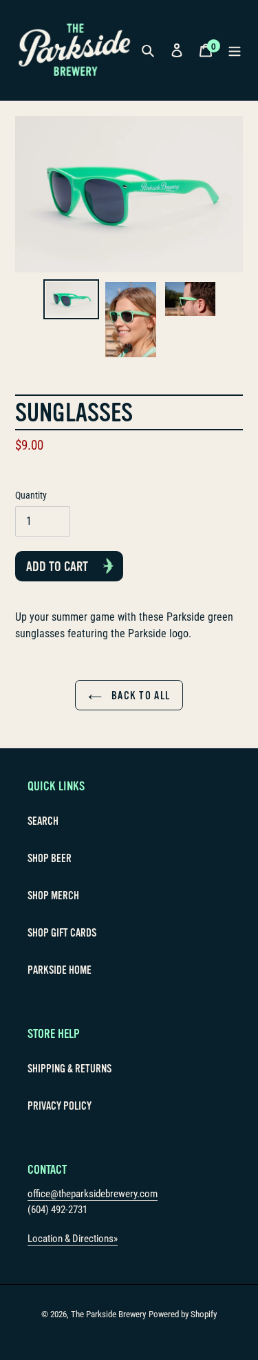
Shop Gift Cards (62, 933)
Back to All (139, 696)
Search (43, 821)
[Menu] (234, 49)
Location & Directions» (73, 1238)
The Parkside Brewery (108, 1314)
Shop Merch (53, 896)
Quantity (31, 495)
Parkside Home (60, 970)
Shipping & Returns (69, 1069)
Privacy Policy (60, 1106)
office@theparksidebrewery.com (93, 1194)
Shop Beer (50, 858)
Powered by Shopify (183, 1314)
